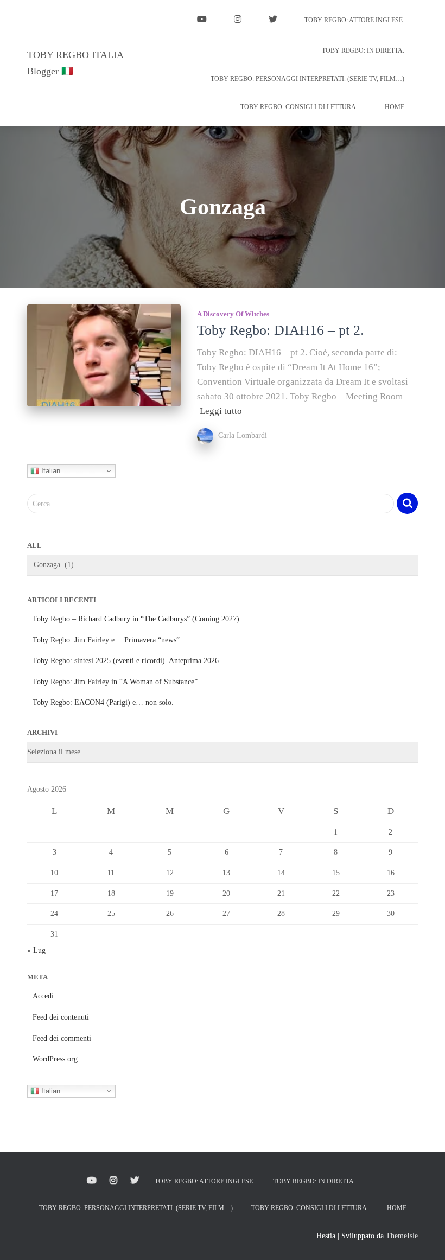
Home (394, 107)
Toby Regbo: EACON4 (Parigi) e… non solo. (103, 702)
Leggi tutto (221, 411)
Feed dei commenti (62, 1038)
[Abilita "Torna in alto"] (423, 1238)
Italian (49, 471)
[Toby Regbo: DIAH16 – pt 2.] (104, 355)
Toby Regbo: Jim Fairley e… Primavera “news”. (107, 640)
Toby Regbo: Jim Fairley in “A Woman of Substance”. (116, 682)
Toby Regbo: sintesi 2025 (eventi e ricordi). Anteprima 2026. (127, 661)
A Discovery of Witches (233, 314)
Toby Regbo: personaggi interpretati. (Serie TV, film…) (307, 78)
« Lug (36, 950)
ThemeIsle (402, 1236)
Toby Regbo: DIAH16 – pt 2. (280, 330)
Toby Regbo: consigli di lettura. (299, 107)
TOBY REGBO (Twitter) (272, 20)
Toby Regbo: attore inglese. (354, 20)
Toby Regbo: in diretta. (363, 50)
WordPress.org (55, 1059)
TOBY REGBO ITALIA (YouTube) (202, 20)
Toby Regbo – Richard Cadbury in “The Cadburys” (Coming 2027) (136, 619)
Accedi (43, 996)
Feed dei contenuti (61, 1017)
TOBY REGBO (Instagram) (238, 20)
